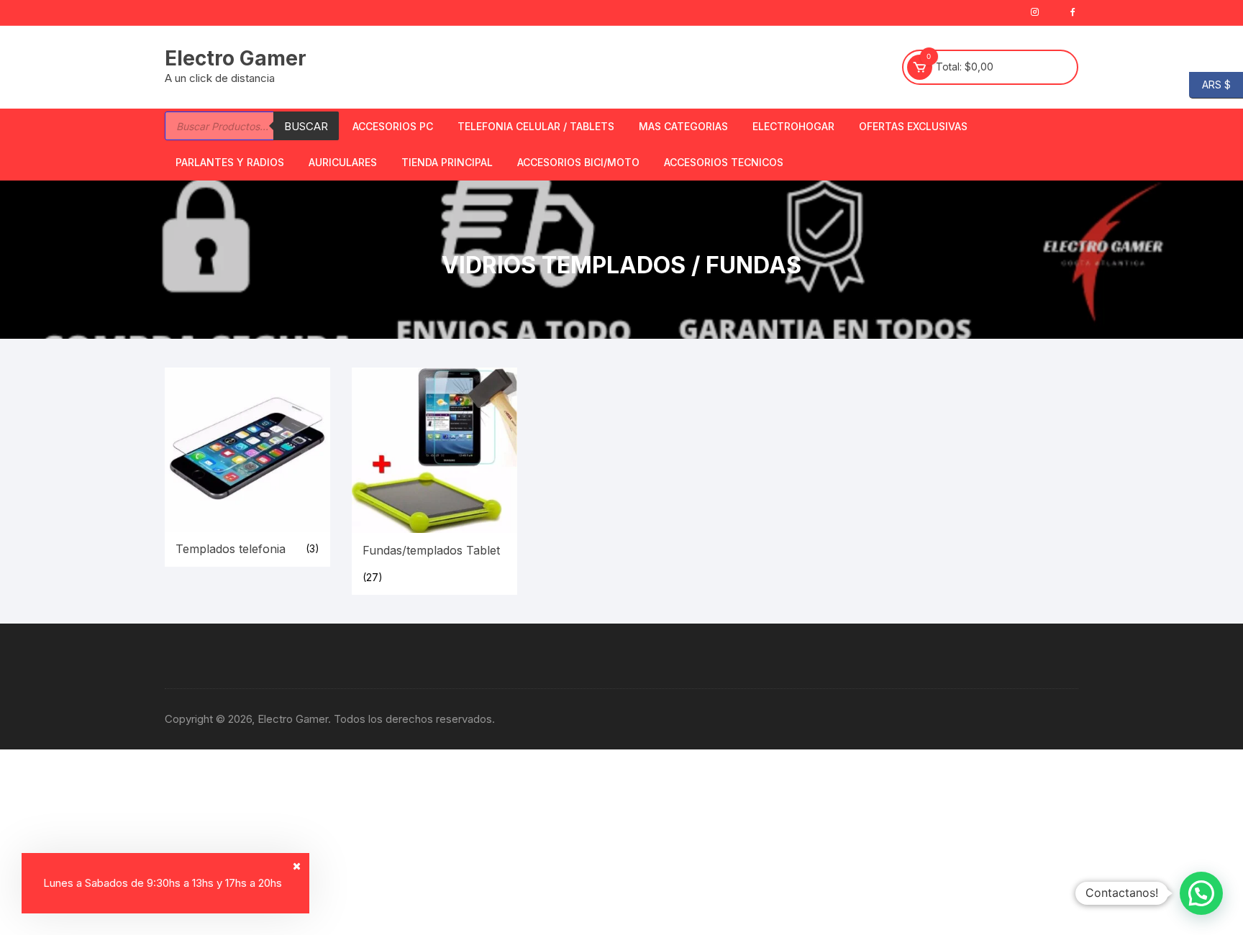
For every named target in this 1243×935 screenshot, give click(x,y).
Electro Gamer (235, 58)
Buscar (306, 126)
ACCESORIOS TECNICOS (723, 162)
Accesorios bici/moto (578, 162)
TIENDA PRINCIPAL (447, 162)
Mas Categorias (683, 126)
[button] (1201, 893)
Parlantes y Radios (230, 162)
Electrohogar (793, 126)
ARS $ (1210, 84)
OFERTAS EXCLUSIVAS (913, 126)
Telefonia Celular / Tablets (535, 126)
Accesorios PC (392, 126)
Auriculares (343, 162)
